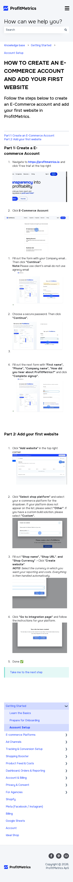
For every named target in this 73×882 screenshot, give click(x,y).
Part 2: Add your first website (22, 139)
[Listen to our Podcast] (58, 856)
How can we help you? (33, 21)
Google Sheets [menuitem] (15, 821)
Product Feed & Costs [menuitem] (20, 763)
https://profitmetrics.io (44, 162)
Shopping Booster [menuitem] (17, 756)
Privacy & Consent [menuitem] (17, 785)
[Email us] (66, 856)
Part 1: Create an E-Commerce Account (29, 135)
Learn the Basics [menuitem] (20, 713)
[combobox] (33, 30)
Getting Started (41, 45)
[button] (66, 706)
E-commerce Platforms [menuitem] (20, 735)
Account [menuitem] (11, 828)
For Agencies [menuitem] (14, 792)
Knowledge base (14, 45)
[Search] (65, 30)
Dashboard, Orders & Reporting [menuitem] (25, 770)
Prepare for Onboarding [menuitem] (25, 720)
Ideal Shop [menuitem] (12, 835)
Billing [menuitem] (9, 813)
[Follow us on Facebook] (51, 856)
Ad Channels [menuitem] (13, 742)
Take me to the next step (26, 672)
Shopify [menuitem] (11, 799)
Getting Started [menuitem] (16, 706)
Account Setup (13, 53)
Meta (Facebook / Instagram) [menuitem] (24, 806)
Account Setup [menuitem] (20, 727)
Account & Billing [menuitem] (16, 778)
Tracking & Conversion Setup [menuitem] (24, 749)
